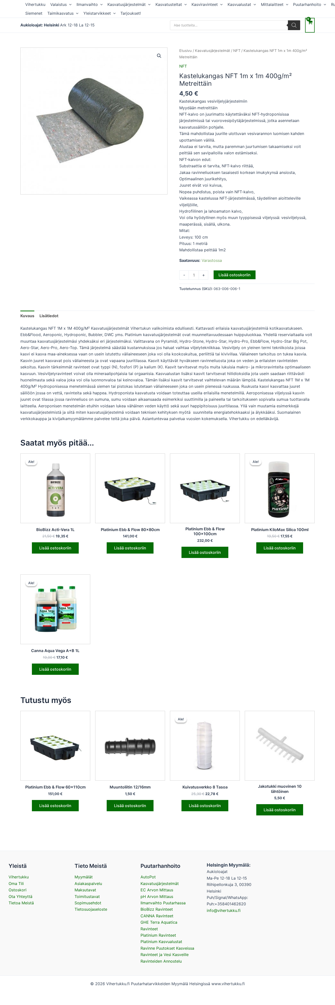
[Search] (294, 25)
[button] (69, 4)
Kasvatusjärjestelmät (126, 4)
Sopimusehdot (88, 902)
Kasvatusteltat (168, 4)
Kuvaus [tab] (27, 315)
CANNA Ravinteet (157, 915)
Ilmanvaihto (87, 4)
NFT (236, 50)
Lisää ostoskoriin (235, 274)
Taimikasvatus (60, 13)
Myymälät (84, 876)
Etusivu (185, 50)
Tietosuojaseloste (91, 909)
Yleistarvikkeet (97, 13)
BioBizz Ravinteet (157, 909)
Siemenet (33, 13)
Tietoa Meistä (21, 902)
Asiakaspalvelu (88, 883)
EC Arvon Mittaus (157, 889)
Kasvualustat (239, 4)
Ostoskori (17, 889)
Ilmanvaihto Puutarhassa (163, 902)
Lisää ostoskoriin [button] (55, 547)
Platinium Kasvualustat (161, 941)
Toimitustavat (87, 896)
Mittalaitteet (272, 4)
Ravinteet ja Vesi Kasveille (165, 954)
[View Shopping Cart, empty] (310, 25)
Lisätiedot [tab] (48, 315)
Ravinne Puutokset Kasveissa (167, 948)
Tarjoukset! (130, 13)
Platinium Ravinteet (158, 935)
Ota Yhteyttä (20, 896)
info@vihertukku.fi (224, 910)
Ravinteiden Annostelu (161, 961)
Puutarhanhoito (307, 4)
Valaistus (58, 4)
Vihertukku (35, 4)
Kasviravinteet (205, 4)
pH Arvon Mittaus (157, 896)
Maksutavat (85, 889)
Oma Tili (16, 883)
